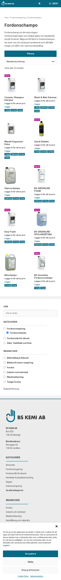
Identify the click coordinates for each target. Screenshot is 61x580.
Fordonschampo (18, 333)
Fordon (10, 367)
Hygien (9, 482)
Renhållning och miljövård (18, 520)
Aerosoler (10, 465)
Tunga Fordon (14, 382)
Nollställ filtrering (11, 389)
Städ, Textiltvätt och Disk (19, 343)
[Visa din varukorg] (39, 3)
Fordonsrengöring (18, 17)
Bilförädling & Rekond (18, 358)
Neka (30, 562)
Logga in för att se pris (14, 103)
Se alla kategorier (14, 490)
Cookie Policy (23, 576)
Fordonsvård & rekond (18, 338)
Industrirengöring (14, 486)
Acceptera (30, 553)
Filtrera (30, 53)
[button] (56, 526)
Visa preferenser (30, 570)
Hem (6, 17)
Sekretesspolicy (36, 576)
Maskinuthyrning (15, 377)
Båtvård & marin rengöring (20, 362)
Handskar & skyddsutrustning (19, 477)
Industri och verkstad (17, 372)
